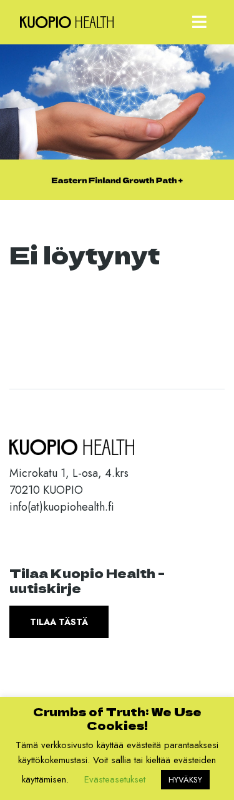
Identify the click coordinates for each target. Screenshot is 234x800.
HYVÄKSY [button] (185, 780)
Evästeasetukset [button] (114, 779)
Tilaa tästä (59, 622)
